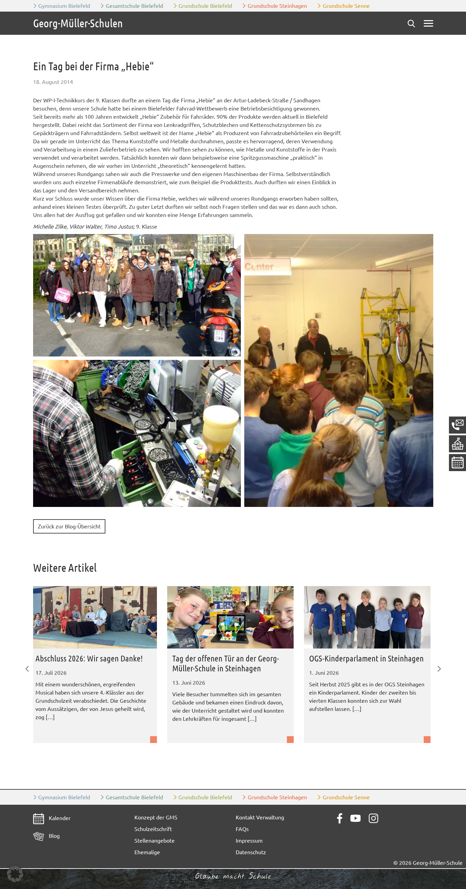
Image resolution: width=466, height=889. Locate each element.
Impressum (249, 840)
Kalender (59, 818)
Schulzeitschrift (153, 829)
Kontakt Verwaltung (260, 817)
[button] (137, 295)
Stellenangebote (154, 840)
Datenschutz (251, 852)
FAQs (242, 829)
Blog (53, 836)
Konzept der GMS (155, 817)
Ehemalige (147, 852)
